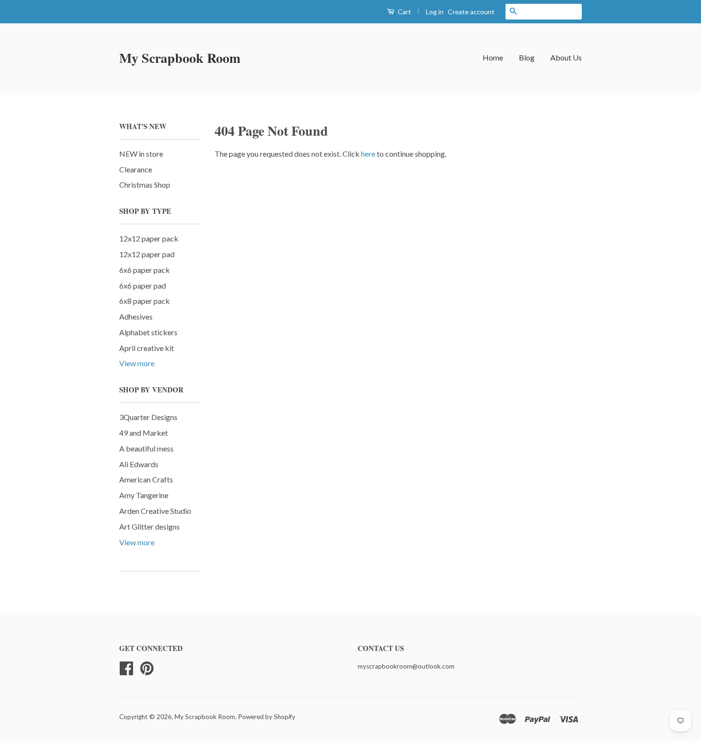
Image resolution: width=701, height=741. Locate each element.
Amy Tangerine (143, 495)
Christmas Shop (144, 184)
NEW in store (141, 153)
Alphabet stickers (148, 332)
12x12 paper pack (148, 238)
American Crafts (146, 479)
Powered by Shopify (266, 717)
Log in (434, 12)
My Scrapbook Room (179, 58)
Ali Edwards (138, 464)
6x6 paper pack (144, 269)
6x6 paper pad (142, 285)
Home (493, 57)
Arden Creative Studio (155, 510)
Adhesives (136, 316)
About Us (566, 57)
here (368, 153)
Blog (527, 57)
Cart (403, 12)
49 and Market (143, 432)
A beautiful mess (146, 448)
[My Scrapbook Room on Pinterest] (147, 667)
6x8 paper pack (144, 300)
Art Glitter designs (149, 526)
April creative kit (146, 347)
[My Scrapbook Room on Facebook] (126, 667)
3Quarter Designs (148, 416)
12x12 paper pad (147, 254)
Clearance (135, 169)
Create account (471, 12)
